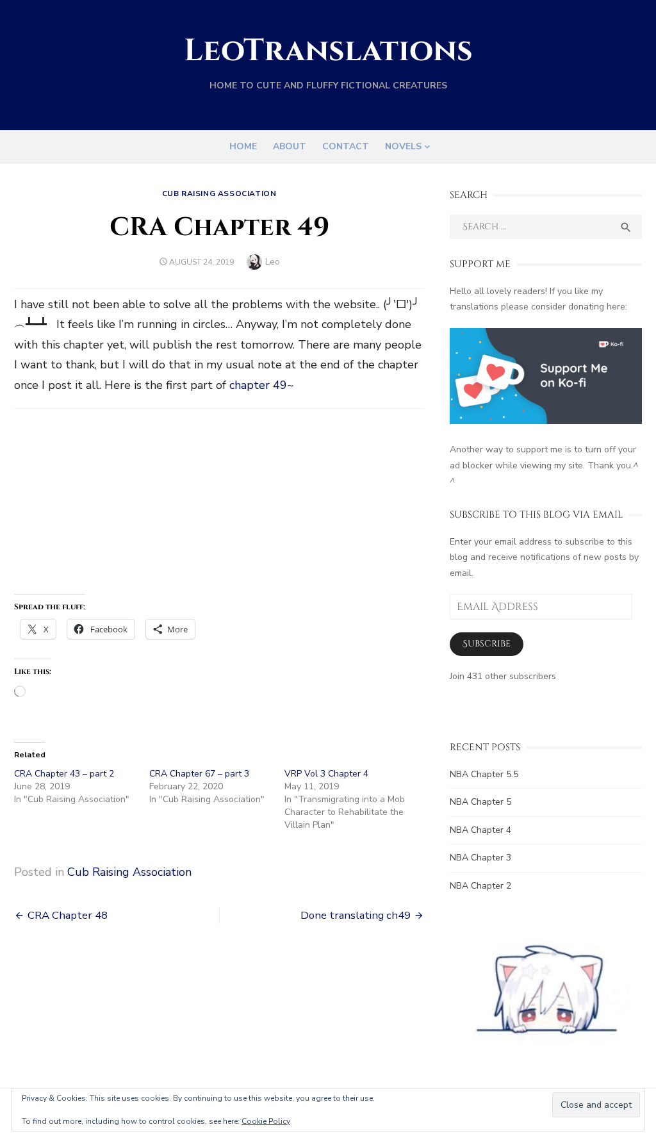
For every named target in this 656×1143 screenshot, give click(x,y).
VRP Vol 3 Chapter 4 (326, 774)
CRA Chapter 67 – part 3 (199, 774)
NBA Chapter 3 (480, 857)
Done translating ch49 (355, 915)
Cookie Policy (266, 1121)
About (289, 146)
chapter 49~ (261, 385)
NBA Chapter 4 (480, 830)
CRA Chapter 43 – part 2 (64, 774)
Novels (403, 146)
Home (243, 146)
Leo (272, 262)
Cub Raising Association (219, 193)
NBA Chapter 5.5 (484, 774)
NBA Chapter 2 (480, 886)
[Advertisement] (219, 504)
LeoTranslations (328, 51)
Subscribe (487, 643)
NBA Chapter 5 (480, 802)
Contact (345, 146)
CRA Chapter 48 (68, 915)
